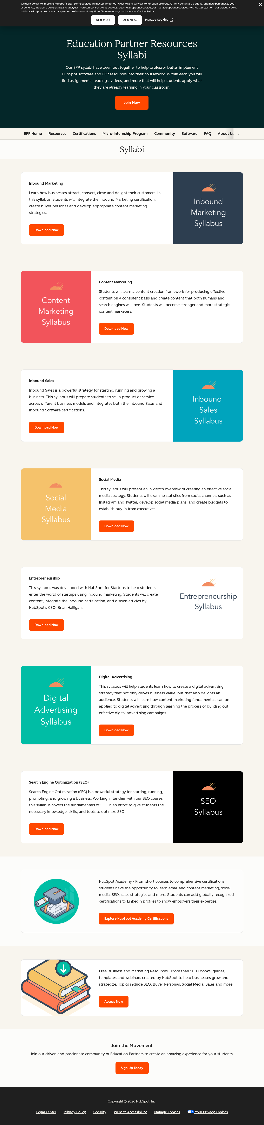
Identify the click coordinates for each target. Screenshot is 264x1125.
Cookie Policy (145, 11)
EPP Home (33, 133)
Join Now (132, 102)
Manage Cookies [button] (167, 1112)
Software (189, 133)
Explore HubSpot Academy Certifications (136, 919)
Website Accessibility (130, 1112)
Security (99, 1112)
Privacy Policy (75, 1112)
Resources (57, 133)
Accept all (103, 20)
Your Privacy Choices (211, 1112)
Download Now (46, 230)
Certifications (84, 133)
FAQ (207, 133)
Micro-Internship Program (125, 133)
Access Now (113, 1002)
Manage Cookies (156, 19)
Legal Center (46, 1112)
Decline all (130, 20)
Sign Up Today (132, 1068)
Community (164, 133)
